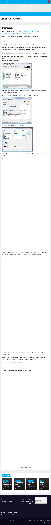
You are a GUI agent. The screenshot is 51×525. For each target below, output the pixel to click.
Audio (37, 520)
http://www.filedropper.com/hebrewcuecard (11, 41)
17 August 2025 (44, 486)
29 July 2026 (6, 486)
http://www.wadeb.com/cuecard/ (29, 31)
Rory (32, 488)
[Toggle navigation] (48, 14)
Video (41, 520)
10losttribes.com (25, 7)
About (45, 522)
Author (48, 522)
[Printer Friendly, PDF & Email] (25, 467)
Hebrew (44, 520)
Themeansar (3, 521)
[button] (24, 13)
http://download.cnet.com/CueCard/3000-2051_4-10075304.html (16, 33)
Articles (33, 520)
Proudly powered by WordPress (7, 520)
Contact (48, 520)
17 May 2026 (18, 486)
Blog (30, 520)
